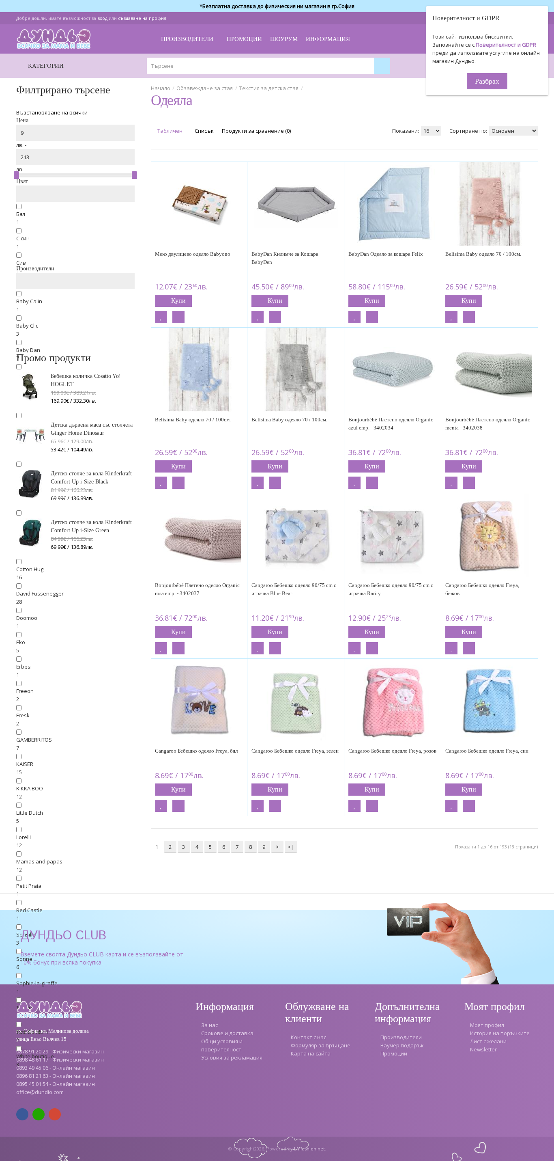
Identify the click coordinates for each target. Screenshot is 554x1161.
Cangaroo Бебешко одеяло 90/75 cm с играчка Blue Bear (293, 589)
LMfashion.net (309, 1149)
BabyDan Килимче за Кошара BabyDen (284, 258)
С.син (23, 238)
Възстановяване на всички (52, 112)
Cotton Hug (29, 569)
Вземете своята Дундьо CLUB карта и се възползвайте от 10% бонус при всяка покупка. (101, 958)
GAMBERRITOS (34, 739)
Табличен (169, 130)
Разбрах (487, 81)
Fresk (23, 715)
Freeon (25, 691)
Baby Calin (29, 301)
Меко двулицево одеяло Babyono (192, 254)
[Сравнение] (178, 317)
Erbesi (24, 666)
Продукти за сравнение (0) (256, 130)
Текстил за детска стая (268, 88)
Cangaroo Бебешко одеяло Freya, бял (196, 751)
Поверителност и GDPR (506, 44)
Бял (20, 214)
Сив (21, 262)
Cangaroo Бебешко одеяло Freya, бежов (482, 589)
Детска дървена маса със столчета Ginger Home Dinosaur (92, 429)
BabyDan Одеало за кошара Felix (385, 254)
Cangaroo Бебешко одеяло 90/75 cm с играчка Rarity (390, 589)
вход (102, 18)
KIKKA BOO (29, 788)
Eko (20, 642)
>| (291, 846)
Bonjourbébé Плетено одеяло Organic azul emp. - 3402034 (390, 423)
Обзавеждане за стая (204, 88)
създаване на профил (142, 18)
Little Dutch (29, 812)
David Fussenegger (40, 593)
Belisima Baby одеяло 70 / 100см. (483, 254)
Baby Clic (27, 325)
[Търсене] (382, 66)
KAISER (24, 764)
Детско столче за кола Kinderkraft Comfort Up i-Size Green (91, 526)
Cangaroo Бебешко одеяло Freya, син (486, 751)
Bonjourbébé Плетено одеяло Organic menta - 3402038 (487, 423)
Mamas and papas (39, 861)
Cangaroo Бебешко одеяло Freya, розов (392, 751)
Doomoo (26, 618)
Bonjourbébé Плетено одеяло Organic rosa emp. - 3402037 (197, 589)
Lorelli (23, 837)
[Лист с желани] (161, 317)
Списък (203, 130)
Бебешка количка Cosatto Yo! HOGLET (86, 380)
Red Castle (29, 910)
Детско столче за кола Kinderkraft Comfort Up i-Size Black (91, 477)
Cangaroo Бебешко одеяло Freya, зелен (295, 751)
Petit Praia (28, 885)
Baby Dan (28, 350)
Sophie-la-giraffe (37, 983)
